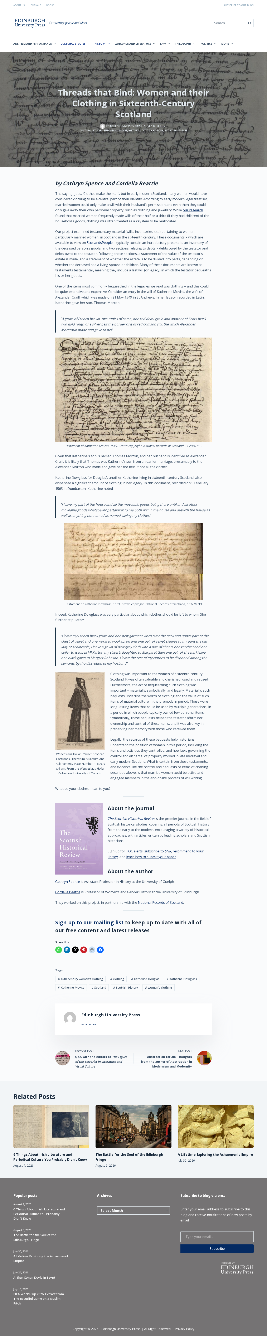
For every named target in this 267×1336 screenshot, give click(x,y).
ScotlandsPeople (100, 242)
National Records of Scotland (160, 902)
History (100, 43)
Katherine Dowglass (181, 979)
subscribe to (157, 851)
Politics (206, 43)
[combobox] (228, 23)
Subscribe (217, 1248)
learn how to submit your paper (151, 857)
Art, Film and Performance (32, 43)
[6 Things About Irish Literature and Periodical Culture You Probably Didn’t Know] (51, 1126)
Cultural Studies (73, 43)
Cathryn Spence (67, 881)
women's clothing (158, 987)
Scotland (98, 987)
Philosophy (183, 43)
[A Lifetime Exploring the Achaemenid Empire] (216, 1126)
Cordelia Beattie (67, 892)
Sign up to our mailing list (89, 922)
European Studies (115, 130)
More (225, 43)
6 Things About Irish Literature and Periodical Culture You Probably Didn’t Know (39, 1213)
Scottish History (151, 130)
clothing (117, 979)
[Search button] (249, 23)
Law (163, 43)
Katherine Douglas (145, 979)
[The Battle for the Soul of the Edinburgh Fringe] (133, 1126)
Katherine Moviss (71, 987)
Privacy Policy (184, 1329)
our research (193, 210)
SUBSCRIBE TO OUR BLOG (238, 5)
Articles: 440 (88, 1024)
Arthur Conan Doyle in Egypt (34, 1277)
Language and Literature (133, 43)
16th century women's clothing (80, 979)
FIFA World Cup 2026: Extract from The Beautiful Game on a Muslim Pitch (38, 1298)
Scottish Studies (176, 130)
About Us (19, 5)
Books (50, 5)
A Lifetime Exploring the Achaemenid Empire (215, 1154)
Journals (35, 5)
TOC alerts (134, 851)
